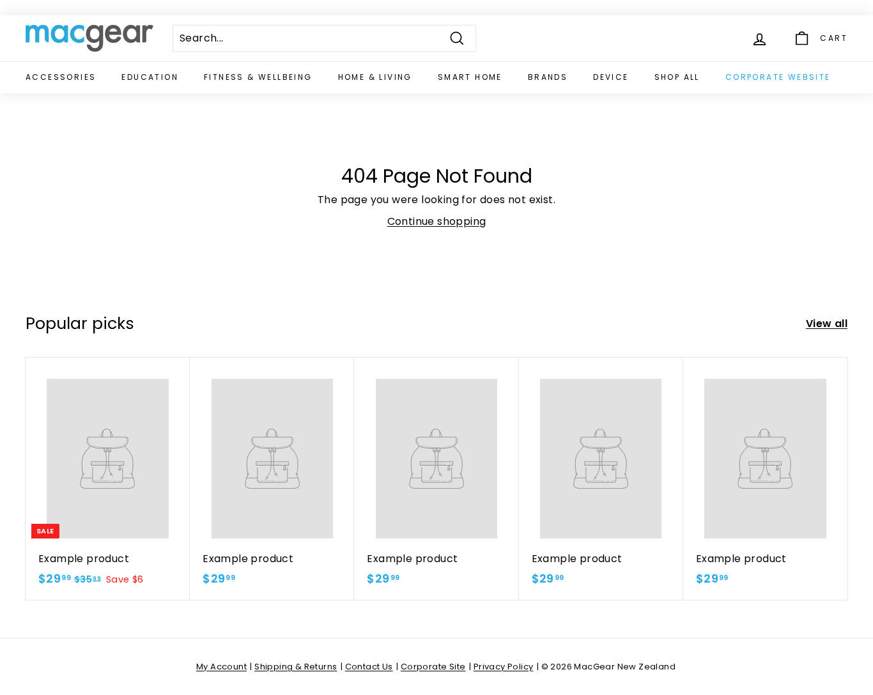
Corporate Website (778, 77)
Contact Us (369, 667)
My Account (221, 667)
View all (826, 323)
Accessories (61, 77)
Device (610, 77)
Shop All (677, 77)
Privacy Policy (504, 667)
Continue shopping (436, 221)
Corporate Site (433, 667)
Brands (548, 77)
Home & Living (375, 77)
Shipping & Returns (295, 667)
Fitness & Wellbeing (258, 77)
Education (149, 77)
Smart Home (470, 77)
